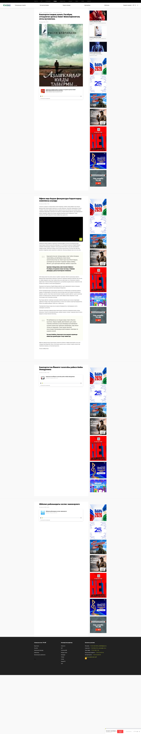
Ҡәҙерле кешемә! (127, 5)
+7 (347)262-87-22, (95, 648)
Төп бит (36, 648)
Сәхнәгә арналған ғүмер (57, 12)
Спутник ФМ (48, 1)
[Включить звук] (80, 239)
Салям (82, 1)
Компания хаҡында (38, 650)
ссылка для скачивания (45, 98)
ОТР (62, 663)
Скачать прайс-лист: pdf (91, 657)
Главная (40, 12)
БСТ (41, 1)
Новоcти (36, 1)
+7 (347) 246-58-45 (100, 652)
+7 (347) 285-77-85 (95, 650)
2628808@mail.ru (103, 646)
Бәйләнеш (106, 5)
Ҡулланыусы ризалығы (39, 654)
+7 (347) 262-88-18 (97, 654)
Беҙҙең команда (66, 5)
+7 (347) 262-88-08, (94, 646)
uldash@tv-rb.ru (102, 648)
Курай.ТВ (89, 1)
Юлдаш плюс (62, 1)
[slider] (61, 96)
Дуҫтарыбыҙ (87, 5)
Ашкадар (70, 1)
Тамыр (76, 1)
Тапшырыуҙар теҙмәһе (20, 5)
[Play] (135, 731)
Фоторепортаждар (44, 5)
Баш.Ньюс (36, 646)
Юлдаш (55, 1)
